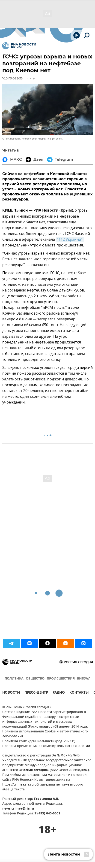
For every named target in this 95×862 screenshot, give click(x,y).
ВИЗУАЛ (83, 678)
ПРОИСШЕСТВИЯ (61, 678)
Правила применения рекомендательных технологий (46, 746)
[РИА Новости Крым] (19, 45)
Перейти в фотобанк (50, 138)
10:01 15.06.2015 (12, 78)
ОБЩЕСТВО (35, 678)
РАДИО (59, 693)
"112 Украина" (70, 239)
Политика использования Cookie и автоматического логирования (45, 734)
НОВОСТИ (11, 693)
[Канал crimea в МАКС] (83, 643)
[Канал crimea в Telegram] (11, 643)
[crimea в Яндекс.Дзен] (47, 643)
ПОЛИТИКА (14, 678)
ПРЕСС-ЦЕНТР (36, 693)
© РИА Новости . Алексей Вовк (19, 138)
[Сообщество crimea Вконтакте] (29, 643)
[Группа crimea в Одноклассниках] (65, 643)
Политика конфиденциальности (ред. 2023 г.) (38, 741)
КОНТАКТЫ (79, 693)
